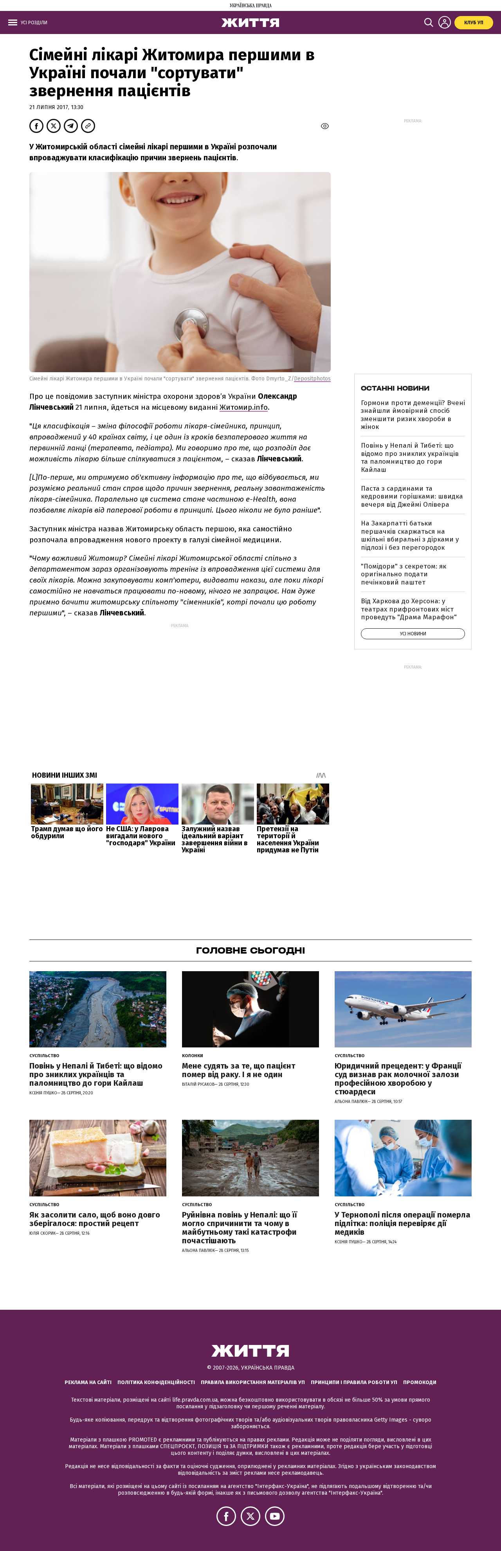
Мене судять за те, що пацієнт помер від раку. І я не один (238, 1070)
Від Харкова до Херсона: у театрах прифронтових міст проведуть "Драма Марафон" (409, 609)
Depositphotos (312, 378)
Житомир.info (244, 407)
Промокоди (419, 1382)
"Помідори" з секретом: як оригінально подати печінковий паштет (403, 574)
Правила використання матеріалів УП (253, 1382)
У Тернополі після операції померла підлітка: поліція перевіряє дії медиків (402, 1223)
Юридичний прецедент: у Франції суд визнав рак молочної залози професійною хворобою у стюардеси (398, 1078)
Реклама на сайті (88, 1382)
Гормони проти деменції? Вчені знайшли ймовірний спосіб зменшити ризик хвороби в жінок (413, 415)
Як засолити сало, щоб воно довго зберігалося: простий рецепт (94, 1219)
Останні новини (395, 388)
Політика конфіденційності (156, 1382)
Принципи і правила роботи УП (354, 1382)
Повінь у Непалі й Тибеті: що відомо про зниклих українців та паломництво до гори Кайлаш (410, 457)
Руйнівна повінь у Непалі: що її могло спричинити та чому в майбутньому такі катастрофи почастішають (239, 1227)
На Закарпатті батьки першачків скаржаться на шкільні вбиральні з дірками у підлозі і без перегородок (410, 535)
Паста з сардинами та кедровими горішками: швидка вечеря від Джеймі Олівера (412, 496)
